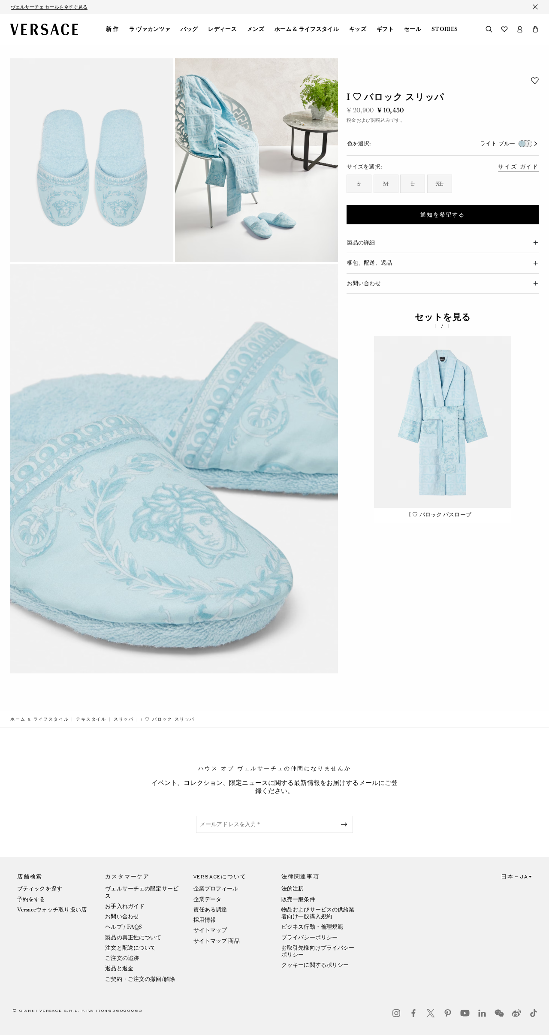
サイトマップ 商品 (216, 940)
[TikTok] (533, 1013)
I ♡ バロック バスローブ (440, 514)
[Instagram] (396, 1013)
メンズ (255, 29)
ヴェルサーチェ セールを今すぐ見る (49, 7)
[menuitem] (112, 29)
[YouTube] (465, 1013)
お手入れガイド (125, 906)
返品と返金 (119, 968)
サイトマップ (210, 930)
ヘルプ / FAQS (123, 926)
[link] (39, 719)
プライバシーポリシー (309, 937)
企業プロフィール (215, 888)
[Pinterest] (448, 1013)
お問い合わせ (122, 916)
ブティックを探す (39, 888)
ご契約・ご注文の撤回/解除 (140, 979)
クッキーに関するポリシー (315, 965)
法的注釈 (292, 888)
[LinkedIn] (482, 1013)
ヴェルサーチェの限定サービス (141, 892)
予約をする (31, 899)
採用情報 (204, 919)
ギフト (385, 29)
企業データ (207, 899)
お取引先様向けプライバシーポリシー (318, 951)
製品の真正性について (133, 937)
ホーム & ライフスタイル (306, 29)
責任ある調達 (210, 909)
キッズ (357, 29)
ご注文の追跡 (122, 958)
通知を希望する (442, 215)
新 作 (112, 29)
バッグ (189, 29)
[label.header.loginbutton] (519, 29)
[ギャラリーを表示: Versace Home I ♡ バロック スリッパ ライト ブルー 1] (91, 160)
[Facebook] (413, 1013)
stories (444, 29)
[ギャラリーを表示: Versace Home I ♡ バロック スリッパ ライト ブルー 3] (174, 468)
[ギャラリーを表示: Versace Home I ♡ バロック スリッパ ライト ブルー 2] (256, 160)
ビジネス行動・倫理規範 (312, 926)
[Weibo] (516, 1013)
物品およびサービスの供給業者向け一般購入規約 (318, 913)
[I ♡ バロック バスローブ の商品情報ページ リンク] (442, 422)
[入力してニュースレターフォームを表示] (345, 824)
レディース (222, 29)
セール (412, 29)
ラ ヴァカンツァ (150, 29)
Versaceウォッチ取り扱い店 (52, 909)
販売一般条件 (298, 899)
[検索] (489, 29)
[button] (535, 29)
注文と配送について (130, 947)
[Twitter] (430, 1013)
